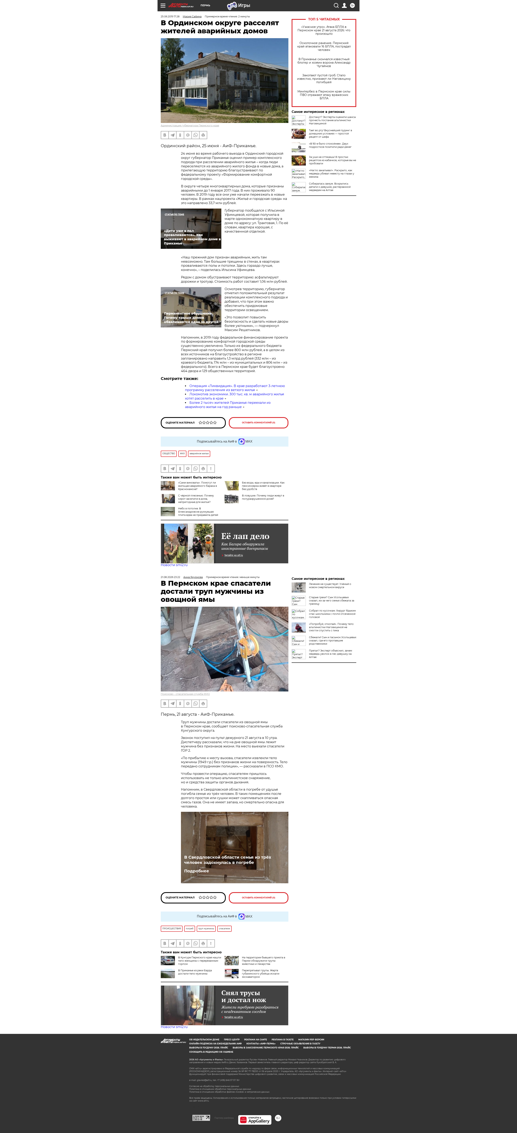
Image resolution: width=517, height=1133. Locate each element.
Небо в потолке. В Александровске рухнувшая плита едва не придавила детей (198, 511)
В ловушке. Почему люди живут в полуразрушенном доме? (263, 497)
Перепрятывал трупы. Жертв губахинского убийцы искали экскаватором (260, 973)
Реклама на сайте (255, 1039)
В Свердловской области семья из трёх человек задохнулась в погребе (227, 860)
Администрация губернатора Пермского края (190, 125)
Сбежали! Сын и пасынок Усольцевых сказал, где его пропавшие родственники (332, 640)
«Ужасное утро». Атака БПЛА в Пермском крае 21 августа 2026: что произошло (323, 30)
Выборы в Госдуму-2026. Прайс (208, 1047)
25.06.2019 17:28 (170, 16)
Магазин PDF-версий (311, 1039)
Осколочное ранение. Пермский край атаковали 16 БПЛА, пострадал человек (324, 46)
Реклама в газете (283, 1039)
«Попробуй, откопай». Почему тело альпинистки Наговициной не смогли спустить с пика (331, 627)
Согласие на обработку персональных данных (214, 1086)
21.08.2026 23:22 (170, 577)
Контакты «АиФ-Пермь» (261, 1043)
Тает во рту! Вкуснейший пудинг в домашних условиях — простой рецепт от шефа (330, 133)
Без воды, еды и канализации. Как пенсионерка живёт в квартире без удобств (263, 486)
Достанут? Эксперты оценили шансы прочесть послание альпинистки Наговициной (332, 120)
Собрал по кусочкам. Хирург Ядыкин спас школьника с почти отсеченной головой (332, 614)
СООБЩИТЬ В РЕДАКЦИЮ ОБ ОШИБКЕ (211, 1052)
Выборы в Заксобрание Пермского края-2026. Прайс (266, 1047)
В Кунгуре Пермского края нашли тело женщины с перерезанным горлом (199, 960)
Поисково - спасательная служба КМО (185, 694)
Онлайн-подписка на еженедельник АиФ (215, 1043)
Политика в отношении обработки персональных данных (220, 1089)
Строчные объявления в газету (300, 1043)
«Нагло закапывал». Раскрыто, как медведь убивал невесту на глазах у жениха (331, 173)
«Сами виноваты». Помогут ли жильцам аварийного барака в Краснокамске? (197, 486)
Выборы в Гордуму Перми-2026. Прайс (327, 1047)
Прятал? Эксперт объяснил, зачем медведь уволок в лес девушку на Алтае (330, 654)
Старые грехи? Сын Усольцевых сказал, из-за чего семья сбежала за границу (331, 600)
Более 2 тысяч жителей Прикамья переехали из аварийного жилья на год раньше (228, 405)
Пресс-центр (232, 1039)
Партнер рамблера (224, 1118)
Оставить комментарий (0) (258, 422)
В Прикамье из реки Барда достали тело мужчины (195, 972)
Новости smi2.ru (174, 565)
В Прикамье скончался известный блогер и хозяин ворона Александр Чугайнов (324, 63)
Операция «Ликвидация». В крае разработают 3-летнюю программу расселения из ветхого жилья (235, 388)
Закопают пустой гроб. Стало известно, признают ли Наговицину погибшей (324, 79)
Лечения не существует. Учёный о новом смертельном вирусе (330, 585)
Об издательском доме (204, 1039)
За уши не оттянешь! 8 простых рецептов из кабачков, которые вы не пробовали (332, 160)
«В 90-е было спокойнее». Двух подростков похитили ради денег (330, 145)
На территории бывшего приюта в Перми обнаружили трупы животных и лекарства (263, 960)
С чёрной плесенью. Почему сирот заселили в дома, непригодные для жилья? (196, 499)
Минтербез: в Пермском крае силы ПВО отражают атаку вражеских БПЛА (323, 95)
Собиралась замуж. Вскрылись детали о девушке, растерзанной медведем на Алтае (330, 187)
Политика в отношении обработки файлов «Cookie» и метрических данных (229, 1092)
